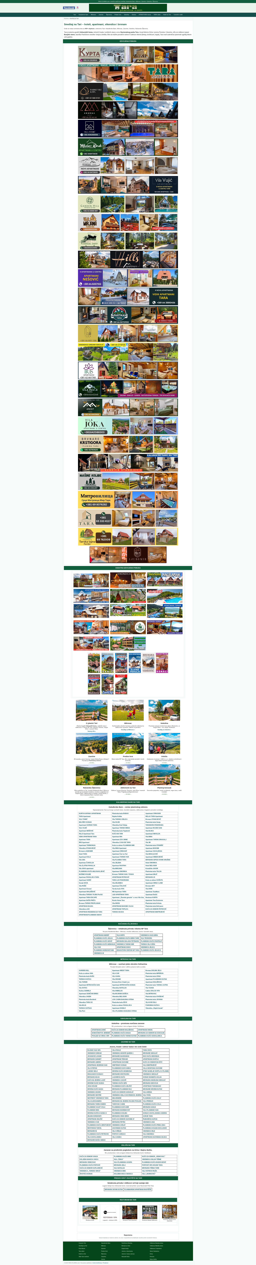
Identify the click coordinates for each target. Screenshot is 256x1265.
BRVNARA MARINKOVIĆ (121, 1110)
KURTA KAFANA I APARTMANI (90, 813)
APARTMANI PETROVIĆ (120, 877)
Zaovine (101, 14)
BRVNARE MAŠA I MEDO (96, 1140)
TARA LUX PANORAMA (120, 880)
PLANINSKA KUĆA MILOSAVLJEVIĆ (92, 871)
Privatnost (105, 1263)
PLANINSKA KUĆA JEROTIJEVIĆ (99, 1125)
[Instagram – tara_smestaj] (78, 7)
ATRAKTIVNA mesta (145, 14)
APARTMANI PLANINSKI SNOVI (90, 915)
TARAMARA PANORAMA (154, 825)
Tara (74, 14)
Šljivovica (109, 14)
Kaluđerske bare (83, 14)
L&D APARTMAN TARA (120, 894)
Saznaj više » (92, 731)
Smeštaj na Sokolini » (164, 729)
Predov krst (117, 14)
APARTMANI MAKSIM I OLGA (122, 906)
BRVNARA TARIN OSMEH (96, 1104)
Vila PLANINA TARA (119, 860)
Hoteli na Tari (167, 14)
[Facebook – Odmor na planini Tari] (69, 7)
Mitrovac (93, 14)
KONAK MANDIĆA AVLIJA (152, 1077)
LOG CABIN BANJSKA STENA (123, 999)
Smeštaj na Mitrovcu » (128, 729)
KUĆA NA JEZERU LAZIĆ (96, 1080)
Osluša (134, 14)
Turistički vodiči (178, 14)
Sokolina (126, 14)
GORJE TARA (148, 1116)
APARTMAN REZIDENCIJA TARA (90, 912)
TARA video (157, 14)
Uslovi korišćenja (97, 1263)
